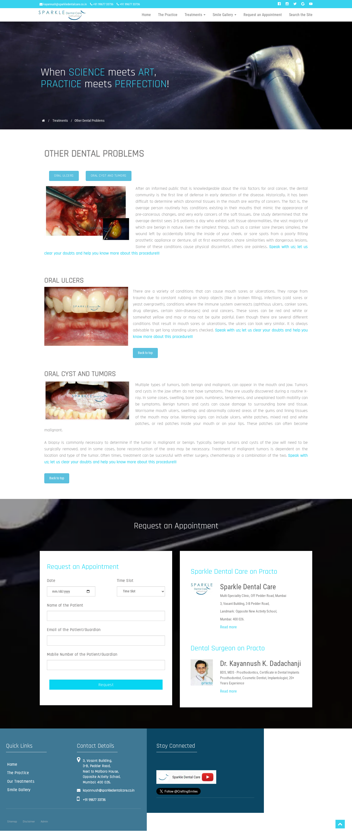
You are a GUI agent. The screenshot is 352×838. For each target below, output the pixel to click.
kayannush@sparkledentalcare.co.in (65, 4)
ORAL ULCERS (64, 175)
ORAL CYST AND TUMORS (108, 175)
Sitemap (12, 821)
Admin (44, 821)
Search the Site (300, 14)
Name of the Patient (65, 605)
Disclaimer (29, 821)
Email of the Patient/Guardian (74, 629)
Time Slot (125, 580)
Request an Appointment (263, 14)
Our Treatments (20, 781)
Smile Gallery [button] (223, 14)
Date (51, 580)
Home (146, 14)
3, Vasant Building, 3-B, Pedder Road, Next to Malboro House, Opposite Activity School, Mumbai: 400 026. (102, 771)
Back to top (145, 353)
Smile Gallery (19, 789)
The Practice (167, 14)
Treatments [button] (194, 14)
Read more (228, 627)
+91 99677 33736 (102, 4)
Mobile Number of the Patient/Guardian (82, 654)
